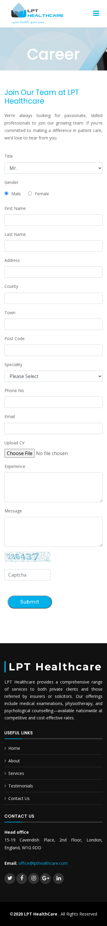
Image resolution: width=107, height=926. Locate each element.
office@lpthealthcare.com (43, 863)
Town (9, 312)
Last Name (15, 234)
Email (9, 416)
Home (14, 748)
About (14, 761)
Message (13, 511)
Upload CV (14, 443)
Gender (11, 182)
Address (12, 260)
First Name (15, 208)
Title (8, 156)
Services (16, 773)
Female (42, 193)
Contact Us (19, 798)
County (11, 286)
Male (16, 193)
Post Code (14, 338)
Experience (14, 466)
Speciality (13, 364)
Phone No (14, 390)
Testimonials (20, 786)
